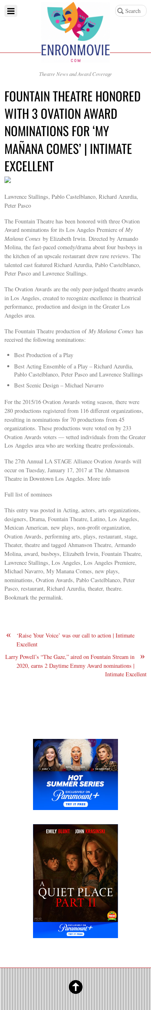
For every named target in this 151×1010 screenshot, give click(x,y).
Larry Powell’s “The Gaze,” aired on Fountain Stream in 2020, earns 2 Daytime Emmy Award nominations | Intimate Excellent (76, 665)
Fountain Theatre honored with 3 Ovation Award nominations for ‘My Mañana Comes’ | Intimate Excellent (72, 130)
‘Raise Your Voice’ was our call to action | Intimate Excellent (70, 639)
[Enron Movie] (75, 56)
